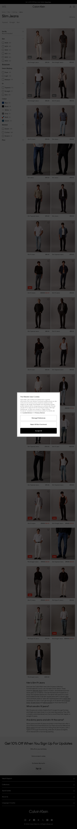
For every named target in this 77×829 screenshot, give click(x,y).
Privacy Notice (40, 412)
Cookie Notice (27, 412)
